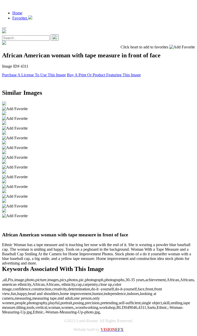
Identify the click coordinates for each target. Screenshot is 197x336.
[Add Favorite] (15, 109)
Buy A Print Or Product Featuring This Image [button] (104, 75)
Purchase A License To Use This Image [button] (34, 75)
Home (17, 13)
